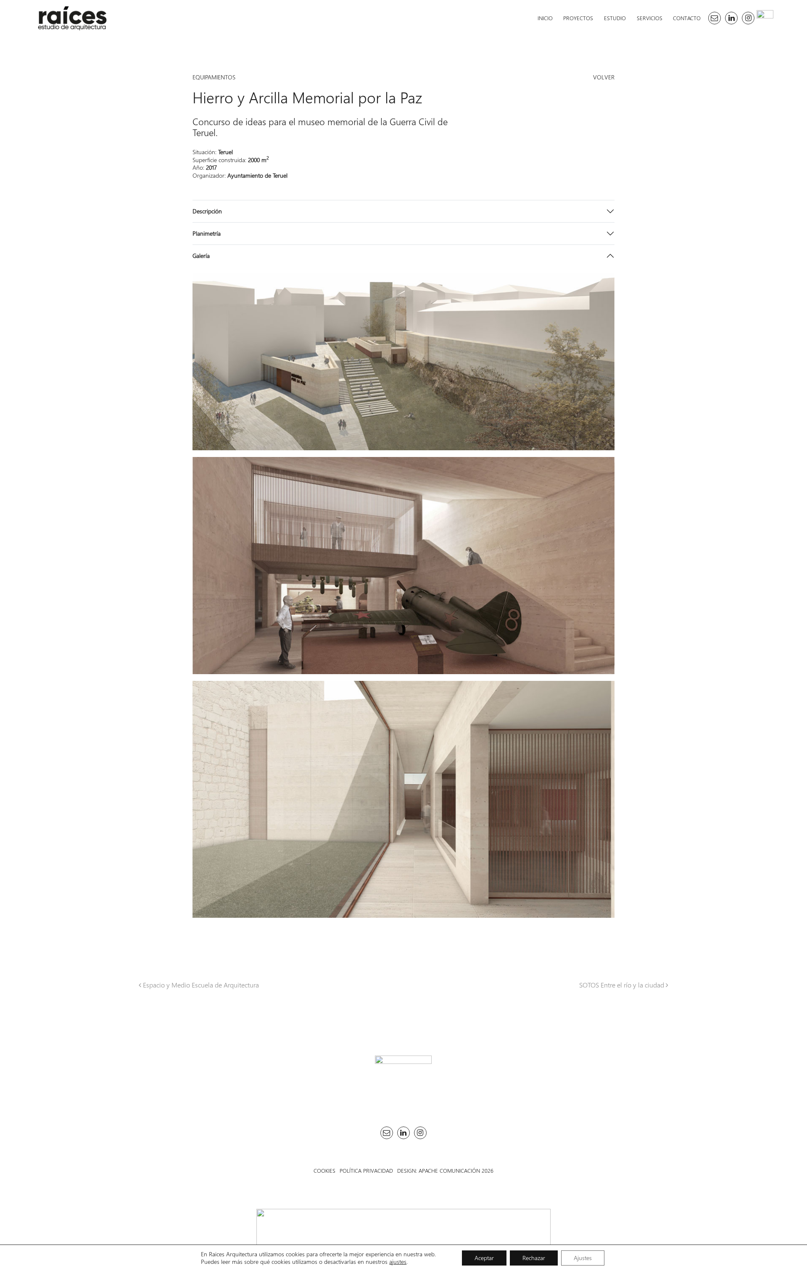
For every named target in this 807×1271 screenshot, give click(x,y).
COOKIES (324, 1170)
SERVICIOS (649, 17)
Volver (603, 77)
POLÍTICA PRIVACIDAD (366, 1170)
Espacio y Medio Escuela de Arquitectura (200, 984)
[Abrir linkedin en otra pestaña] (731, 18)
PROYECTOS (578, 17)
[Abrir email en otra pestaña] (714, 18)
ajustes (397, 1262)
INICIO (545, 17)
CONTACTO (687, 17)
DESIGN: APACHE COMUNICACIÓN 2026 (445, 1170)
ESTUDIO (615, 17)
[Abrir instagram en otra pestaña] (748, 18)
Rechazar (533, 1258)
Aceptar (484, 1258)
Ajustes (583, 1258)
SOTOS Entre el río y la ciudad (622, 984)
